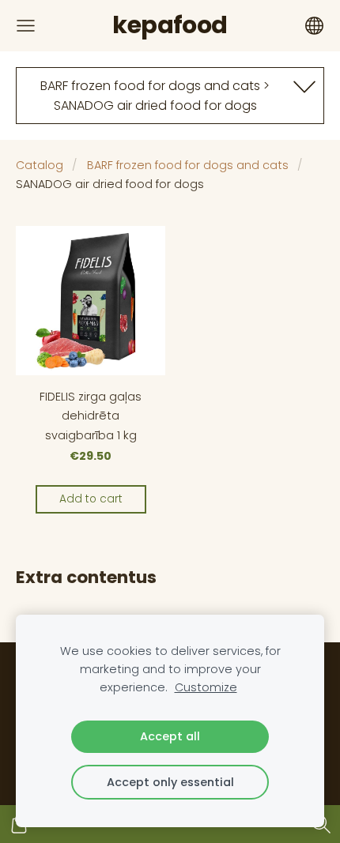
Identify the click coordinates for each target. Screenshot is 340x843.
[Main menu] (25, 25)
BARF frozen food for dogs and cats (188, 165)
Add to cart (91, 498)
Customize (206, 687)
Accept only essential (170, 782)
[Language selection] (314, 25)
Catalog (39, 165)
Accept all (170, 736)
